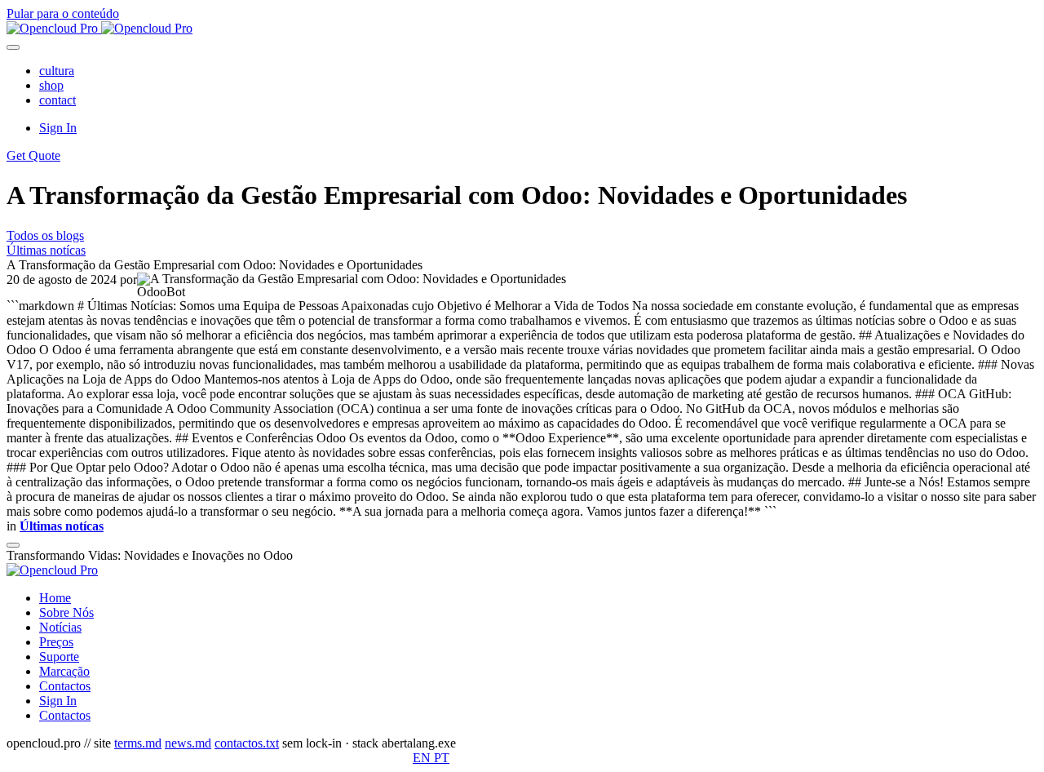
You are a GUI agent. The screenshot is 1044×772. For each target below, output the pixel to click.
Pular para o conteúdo (63, 13)
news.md (188, 743)
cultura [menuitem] (56, 71)
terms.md (137, 743)
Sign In (58, 128)
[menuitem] (55, 598)
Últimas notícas (46, 250)
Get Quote (33, 155)
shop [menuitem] (51, 85)
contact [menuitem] (57, 100)
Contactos (65, 715)
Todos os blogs (45, 235)
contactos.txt (247, 743)
